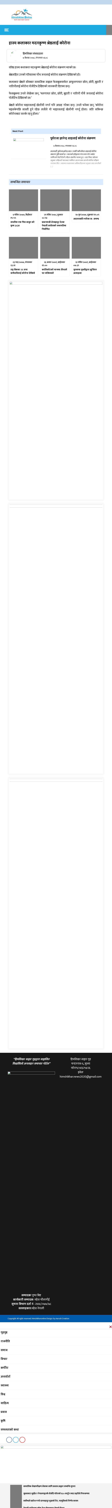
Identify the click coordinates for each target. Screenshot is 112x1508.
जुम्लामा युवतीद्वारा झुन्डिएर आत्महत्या (85, 271)
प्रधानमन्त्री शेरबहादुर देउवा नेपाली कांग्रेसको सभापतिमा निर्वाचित (54, 226)
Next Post (18, 131)
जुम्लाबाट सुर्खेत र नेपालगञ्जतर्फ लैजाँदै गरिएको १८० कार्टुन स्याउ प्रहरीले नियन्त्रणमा (56, 1493)
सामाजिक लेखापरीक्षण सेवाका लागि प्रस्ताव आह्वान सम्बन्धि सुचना (49, 1486)
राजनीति (5, 1341)
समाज (4, 1350)
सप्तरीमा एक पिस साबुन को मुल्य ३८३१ (22, 224)
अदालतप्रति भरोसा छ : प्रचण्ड (86, 219)
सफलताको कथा (10, 1429)
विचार (4, 1359)
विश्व (3, 1394)
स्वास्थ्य (5, 1385)
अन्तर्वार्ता (5, 1376)
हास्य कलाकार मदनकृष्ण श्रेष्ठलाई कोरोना (39, 43)
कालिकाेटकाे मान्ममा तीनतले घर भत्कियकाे (54, 271)
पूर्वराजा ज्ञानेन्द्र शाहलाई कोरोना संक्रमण (73, 138)
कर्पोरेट (4, 1367)
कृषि (3, 1420)
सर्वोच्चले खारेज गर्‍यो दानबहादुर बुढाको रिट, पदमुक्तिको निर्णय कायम (50, 1501)
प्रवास (4, 1412)
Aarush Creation (62, 1318)
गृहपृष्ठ (4, 1332)
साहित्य (5, 1403)
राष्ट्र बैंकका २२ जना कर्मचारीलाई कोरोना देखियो (22, 271)
